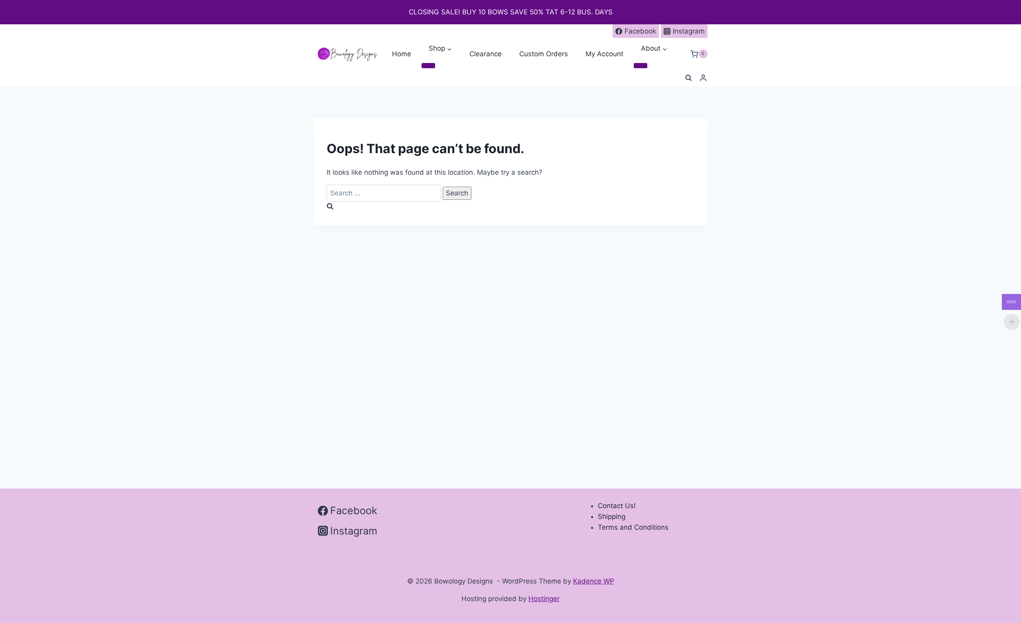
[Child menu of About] (640, 66)
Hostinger (544, 599)
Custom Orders (543, 54)
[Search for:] (385, 193)
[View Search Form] (688, 78)
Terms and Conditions (633, 527)
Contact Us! (617, 506)
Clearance (485, 54)
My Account (604, 54)
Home (401, 54)
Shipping (611, 516)
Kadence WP (593, 581)
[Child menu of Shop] (428, 66)
